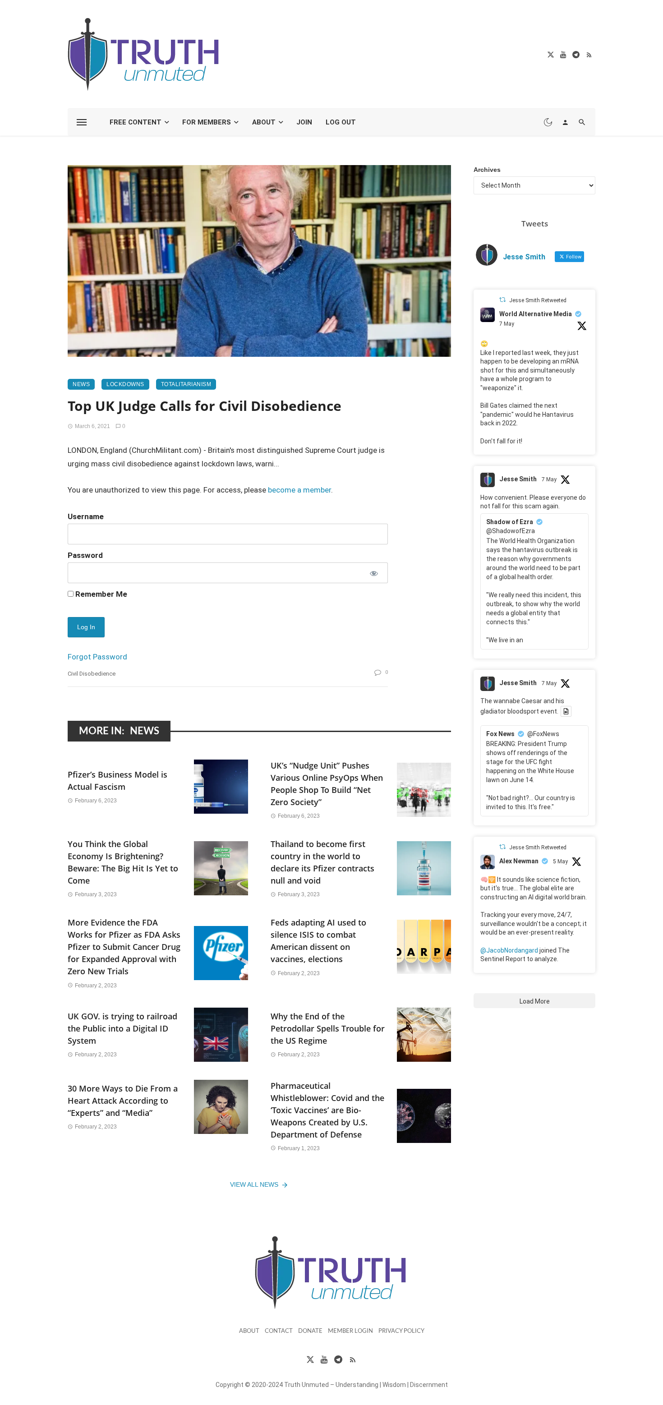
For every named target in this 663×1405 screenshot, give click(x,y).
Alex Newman (519, 861)
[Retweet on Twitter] (502, 299)
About (264, 122)
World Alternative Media (535, 314)
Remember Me (100, 594)
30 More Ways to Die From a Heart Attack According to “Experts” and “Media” (123, 1100)
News (81, 384)
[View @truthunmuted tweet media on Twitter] (566, 711)
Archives (487, 169)
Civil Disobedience (91, 673)
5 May (560, 861)
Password (85, 555)
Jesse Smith (518, 479)
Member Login (350, 1331)
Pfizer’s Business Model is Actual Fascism (117, 780)
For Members (206, 122)
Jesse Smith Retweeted (537, 300)
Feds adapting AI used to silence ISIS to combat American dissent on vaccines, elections (318, 940)
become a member (299, 489)
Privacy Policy (401, 1331)
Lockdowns (125, 384)
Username (86, 516)
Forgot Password (97, 656)
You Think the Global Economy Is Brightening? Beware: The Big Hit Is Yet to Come (123, 862)
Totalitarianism (186, 384)
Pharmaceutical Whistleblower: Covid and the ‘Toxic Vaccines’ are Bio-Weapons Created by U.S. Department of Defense (327, 1110)
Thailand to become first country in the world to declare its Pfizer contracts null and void (322, 862)
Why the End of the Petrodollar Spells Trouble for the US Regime (328, 1028)
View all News (254, 1184)
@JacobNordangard (509, 950)
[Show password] (373, 572)
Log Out (341, 122)
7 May (506, 324)
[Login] (565, 122)
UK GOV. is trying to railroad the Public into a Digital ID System (122, 1028)
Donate (310, 1331)
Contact (279, 1331)
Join (304, 122)
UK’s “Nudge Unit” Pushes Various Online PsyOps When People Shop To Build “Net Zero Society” (327, 783)
